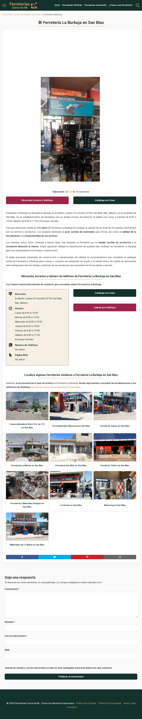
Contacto (72, 707)
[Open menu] (4, 5)
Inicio (57, 5)
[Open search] (138, 5)
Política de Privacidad (110, 703)
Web (7, 649)
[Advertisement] (71, 55)
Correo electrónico (16, 636)
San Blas (37, 14)
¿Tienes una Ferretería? (120, 5)
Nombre (10, 622)
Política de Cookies (86, 703)
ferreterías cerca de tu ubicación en (55, 387)
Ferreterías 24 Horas (72, 5)
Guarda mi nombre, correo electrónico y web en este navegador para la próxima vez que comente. (58, 667)
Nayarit (28, 14)
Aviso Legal (130, 703)
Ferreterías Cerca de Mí (12, 14)
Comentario (12, 589)
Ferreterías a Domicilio (95, 5)
